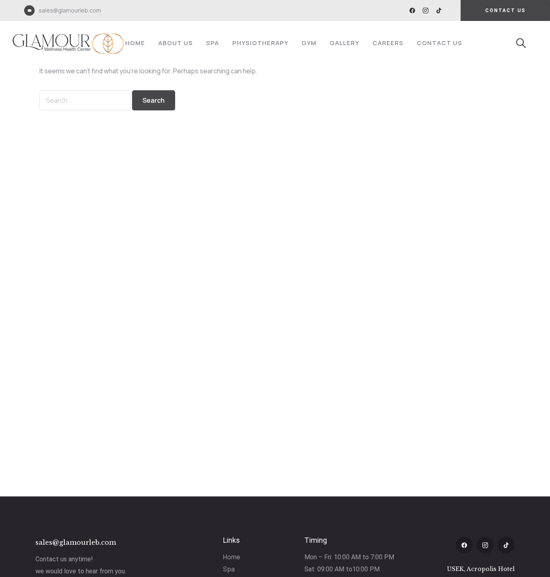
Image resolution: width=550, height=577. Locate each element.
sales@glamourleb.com (70, 10)
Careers (387, 43)
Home (135, 43)
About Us (175, 43)
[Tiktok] (439, 10)
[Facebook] (412, 10)
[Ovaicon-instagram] (425, 10)
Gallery (344, 43)
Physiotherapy (260, 43)
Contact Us (439, 43)
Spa (212, 43)
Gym (309, 43)
